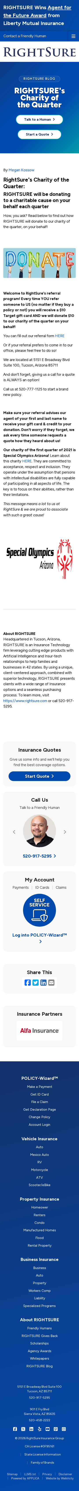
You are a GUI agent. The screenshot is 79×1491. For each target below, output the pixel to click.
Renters (39, 1215)
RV (39, 1162)
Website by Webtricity (60, 1478)
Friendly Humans (39, 1328)
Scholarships (39, 1343)
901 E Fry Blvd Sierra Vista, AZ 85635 (39, 1411)
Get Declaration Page (39, 1110)
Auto (39, 1147)
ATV (39, 1178)
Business (39, 1268)
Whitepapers (39, 1358)
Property (39, 1283)
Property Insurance (39, 1199)
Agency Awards (39, 1351)
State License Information (42, 1454)
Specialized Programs (39, 1306)
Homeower (39, 1207)
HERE (60, 336)
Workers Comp (40, 1291)
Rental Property (40, 1246)
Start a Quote (37, 134)
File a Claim (39, 1102)
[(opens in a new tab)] (39, 558)
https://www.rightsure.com (25, 701)
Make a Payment (39, 1087)
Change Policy (39, 1117)
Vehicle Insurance (39, 1138)
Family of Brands (42, 1462)
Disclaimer (65, 1474)
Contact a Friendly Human (25, 36)
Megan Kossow (21, 170)
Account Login (39, 1125)
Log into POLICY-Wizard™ (39, 935)
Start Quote (37, 776)
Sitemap (12, 1474)
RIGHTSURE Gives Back (40, 1336)
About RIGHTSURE (39, 1319)
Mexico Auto (39, 1155)
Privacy (47, 1474)
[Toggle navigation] (73, 36)
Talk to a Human (37, 119)
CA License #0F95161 (39, 1446)
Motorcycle (39, 1170)
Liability (39, 1298)
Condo (39, 1223)
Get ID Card (40, 1094)
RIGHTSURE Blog (39, 1366)
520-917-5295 (37, 856)
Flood (39, 1238)
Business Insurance (39, 1259)
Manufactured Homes (39, 1230)
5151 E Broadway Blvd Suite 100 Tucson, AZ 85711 (39, 1389)
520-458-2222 (39, 1420)
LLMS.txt (30, 1474)
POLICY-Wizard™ (39, 1078)
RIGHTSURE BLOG (39, 79)
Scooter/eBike (39, 1185)
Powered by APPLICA (25, 1478)
